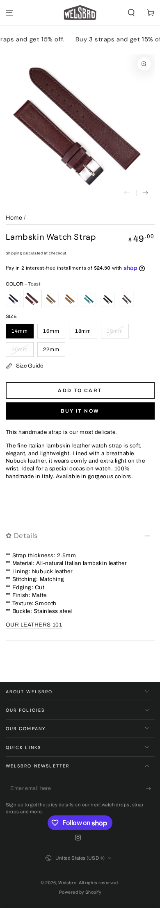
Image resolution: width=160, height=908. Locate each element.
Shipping (14, 253)
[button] (131, 13)
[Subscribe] (150, 789)
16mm (51, 331)
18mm (83, 331)
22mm (51, 349)
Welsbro (67, 883)
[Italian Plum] (13, 299)
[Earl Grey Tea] (126, 299)
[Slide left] (127, 193)
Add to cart (80, 390)
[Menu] (9, 13)
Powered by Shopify (80, 892)
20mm (19, 349)
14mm (19, 331)
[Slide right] (145, 193)
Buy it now (80, 411)
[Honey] (70, 299)
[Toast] (32, 299)
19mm (115, 331)
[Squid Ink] (107, 299)
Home (14, 217)
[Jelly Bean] (88, 299)
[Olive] (51, 299)
